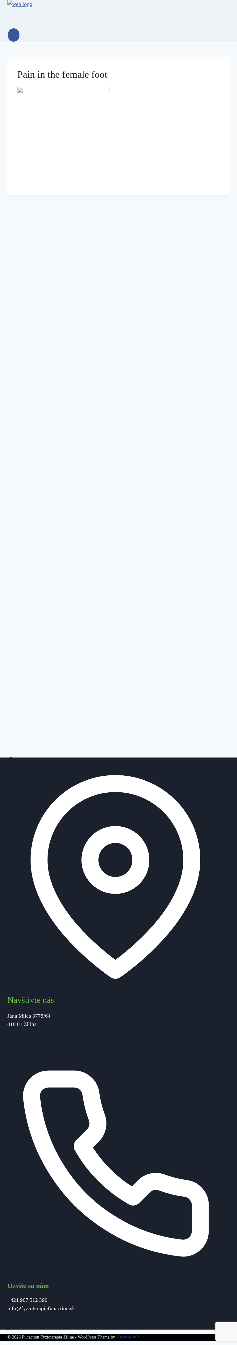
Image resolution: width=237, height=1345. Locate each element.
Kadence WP (127, 1337)
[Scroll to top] (221, 1324)
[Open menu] (13, 35)
